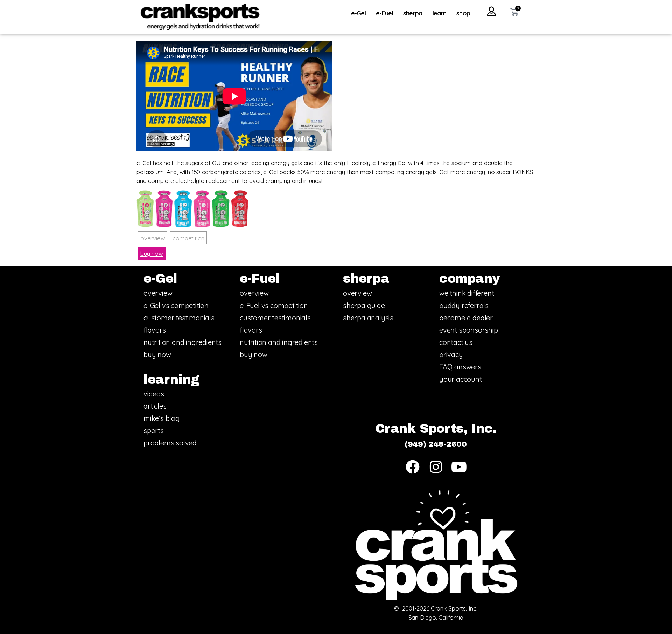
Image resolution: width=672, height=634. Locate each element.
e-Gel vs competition (176, 305)
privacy (451, 354)
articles (155, 406)
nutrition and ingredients (183, 342)
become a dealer (466, 317)
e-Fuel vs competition (274, 305)
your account (460, 379)
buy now (151, 253)
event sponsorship (468, 330)
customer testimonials (179, 317)
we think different (466, 293)
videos (154, 393)
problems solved (170, 442)
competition (188, 238)
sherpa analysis (368, 317)
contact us (455, 342)
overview (152, 238)
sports (154, 430)
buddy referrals (464, 305)
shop (463, 13)
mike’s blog (162, 418)
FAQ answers (460, 366)
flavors (155, 330)
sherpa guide (364, 305)
